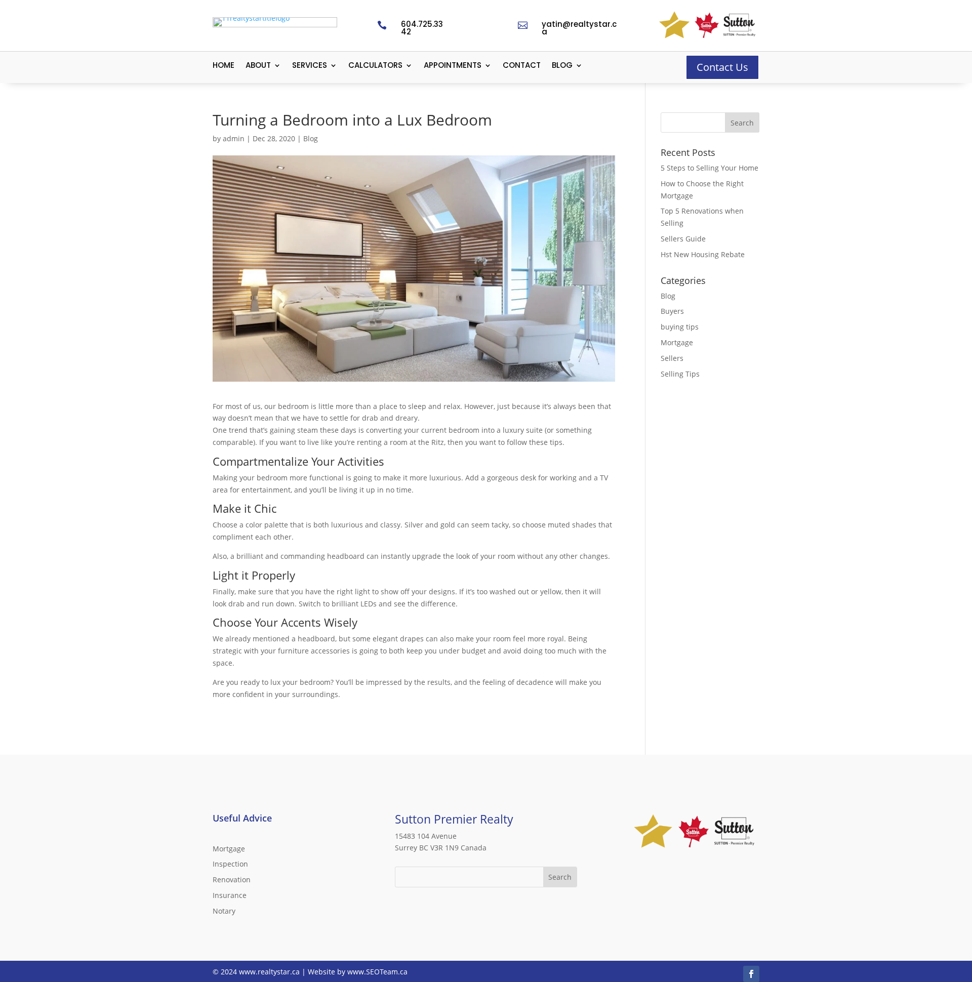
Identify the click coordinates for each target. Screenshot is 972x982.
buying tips (680, 327)
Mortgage (677, 342)
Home (223, 66)
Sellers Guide (683, 238)
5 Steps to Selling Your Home (709, 168)
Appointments (452, 66)
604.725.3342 (422, 28)
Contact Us (722, 67)
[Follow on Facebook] (751, 974)
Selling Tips (680, 374)
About (258, 66)
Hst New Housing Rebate (703, 254)
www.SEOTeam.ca (377, 971)
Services (309, 66)
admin (234, 138)
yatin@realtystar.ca (579, 28)
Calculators (375, 66)
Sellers (672, 358)
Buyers (672, 311)
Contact (522, 66)
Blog (562, 66)
